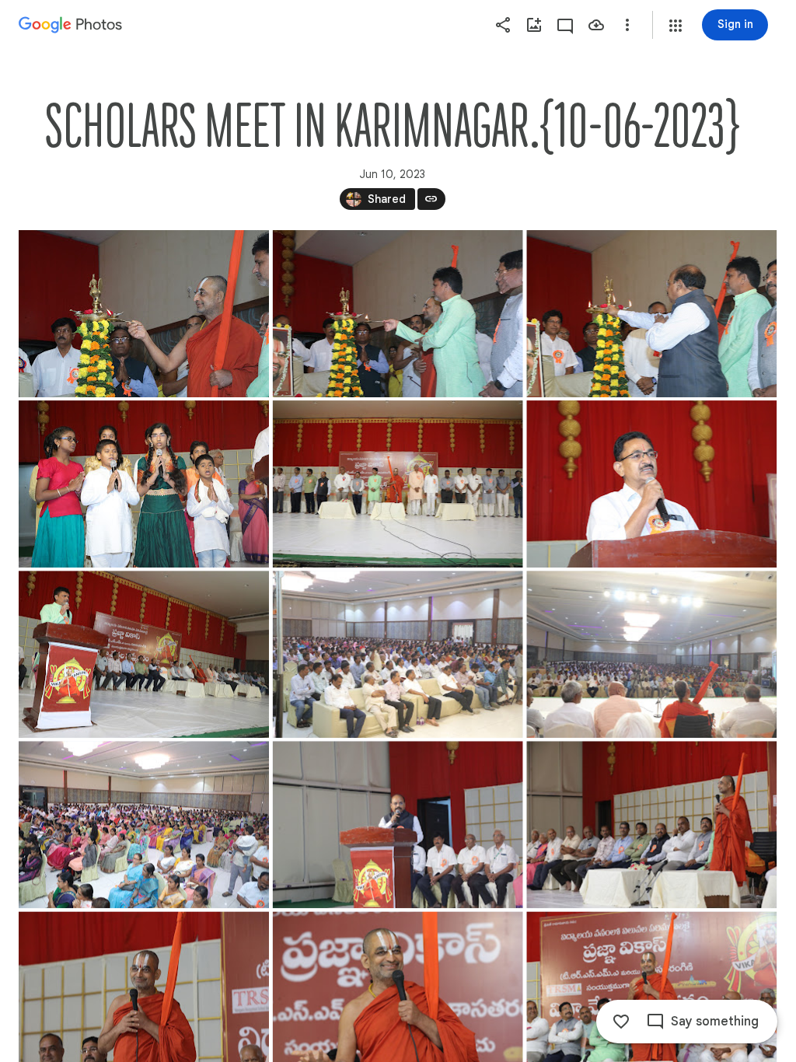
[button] (675, 25)
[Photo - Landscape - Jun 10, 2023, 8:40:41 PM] (144, 484)
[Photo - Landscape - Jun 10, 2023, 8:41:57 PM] (651, 484)
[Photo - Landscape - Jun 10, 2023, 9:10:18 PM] (651, 824)
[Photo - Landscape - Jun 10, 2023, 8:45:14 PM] (398, 654)
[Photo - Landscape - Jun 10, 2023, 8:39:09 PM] (144, 313)
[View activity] (565, 24)
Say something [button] (715, 1021)
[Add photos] (534, 24)
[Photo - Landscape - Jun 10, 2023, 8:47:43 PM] (144, 824)
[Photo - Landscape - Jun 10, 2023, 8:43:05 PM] (144, 654)
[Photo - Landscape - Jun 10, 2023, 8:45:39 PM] (651, 654)
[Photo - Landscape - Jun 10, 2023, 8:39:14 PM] (398, 313)
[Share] (502, 24)
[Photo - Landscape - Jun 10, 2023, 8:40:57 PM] (398, 484)
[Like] (621, 1021)
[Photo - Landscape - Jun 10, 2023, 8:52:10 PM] (398, 824)
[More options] (627, 24)
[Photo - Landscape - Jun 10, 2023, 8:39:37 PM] (651, 313)
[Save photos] (596, 24)
